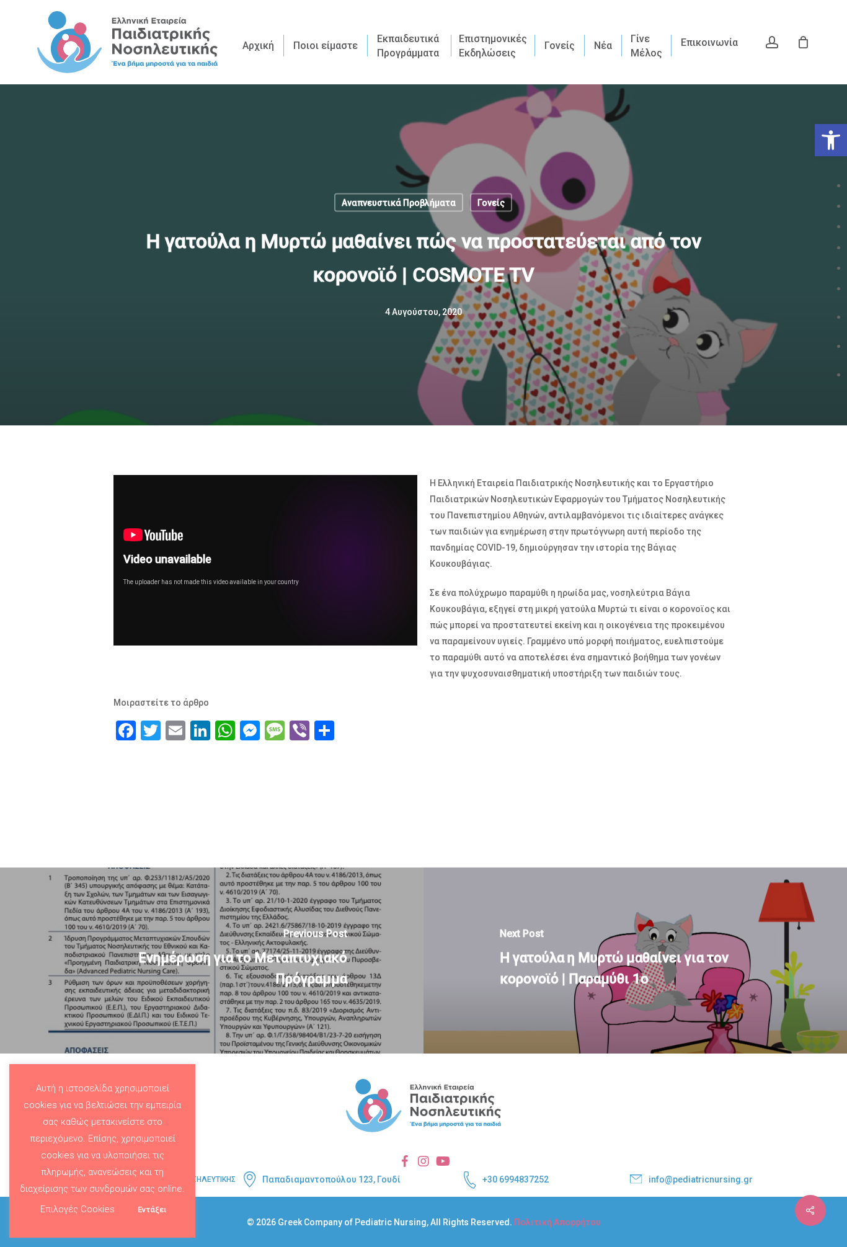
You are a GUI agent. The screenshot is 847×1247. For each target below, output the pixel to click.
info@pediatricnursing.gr (701, 1179)
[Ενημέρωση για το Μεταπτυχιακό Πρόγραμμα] (211, 961)
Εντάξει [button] (152, 1209)
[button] (831, 140)
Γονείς (491, 203)
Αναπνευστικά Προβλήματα (399, 203)
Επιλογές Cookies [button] (77, 1209)
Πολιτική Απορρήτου (557, 1222)
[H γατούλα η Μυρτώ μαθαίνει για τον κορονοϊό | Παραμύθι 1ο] (635, 961)
